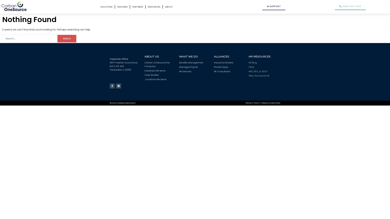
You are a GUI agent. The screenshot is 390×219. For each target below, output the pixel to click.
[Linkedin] (118, 86)
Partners (137, 6)
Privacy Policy (253, 103)
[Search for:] (29, 38)
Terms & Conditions (270, 103)
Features (122, 6)
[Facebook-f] (112, 86)
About (169, 6)
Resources (154, 6)
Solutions (106, 6)
